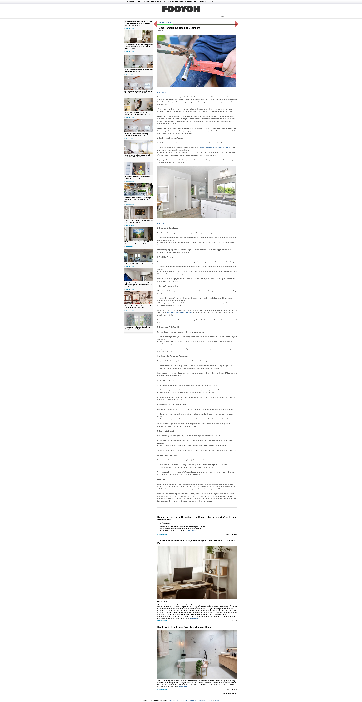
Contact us (193, 700)
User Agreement (173, 700)
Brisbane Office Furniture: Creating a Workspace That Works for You (137, 198)
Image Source (162, 92)
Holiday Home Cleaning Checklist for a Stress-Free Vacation (138, 92)
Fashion (160, 1)
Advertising (202, 700)
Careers (217, 700)
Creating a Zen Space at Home (135, 263)
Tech (138, 1)
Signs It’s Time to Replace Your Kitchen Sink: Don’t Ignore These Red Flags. (138, 284)
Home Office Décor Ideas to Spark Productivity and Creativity (136, 113)
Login (222, 16)
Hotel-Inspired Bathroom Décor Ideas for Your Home (184, 627)
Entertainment (148, 1)
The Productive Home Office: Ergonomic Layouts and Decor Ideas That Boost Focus (138, 46)
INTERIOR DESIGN (129, 28)
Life (167, 1)
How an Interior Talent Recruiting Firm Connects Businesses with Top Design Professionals (138, 23)
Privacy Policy (184, 700)
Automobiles (191, 1)
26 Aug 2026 (131, 1)
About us (209, 700)
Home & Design (205, 1)
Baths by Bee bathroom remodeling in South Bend (215, 148)
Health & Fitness (178, 1)
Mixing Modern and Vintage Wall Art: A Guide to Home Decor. (138, 243)
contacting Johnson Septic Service (179, 312)
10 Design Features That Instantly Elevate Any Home (136, 134)
